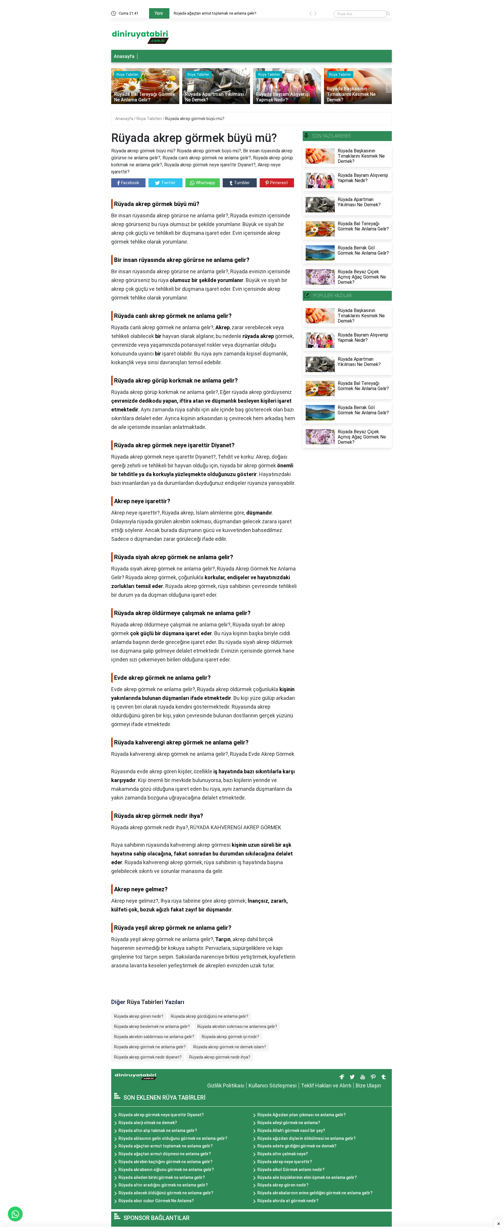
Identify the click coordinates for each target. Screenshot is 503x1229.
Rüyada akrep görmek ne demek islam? (229, 1047)
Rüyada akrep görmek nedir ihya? (219, 1057)
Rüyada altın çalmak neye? (282, 1153)
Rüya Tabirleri (150, 118)
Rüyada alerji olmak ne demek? (147, 1122)
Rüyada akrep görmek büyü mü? (194, 118)
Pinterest (279, 182)
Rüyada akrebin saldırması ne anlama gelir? (154, 1036)
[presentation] (310, 14)
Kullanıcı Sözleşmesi (273, 1085)
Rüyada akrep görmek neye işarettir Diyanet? (161, 1114)
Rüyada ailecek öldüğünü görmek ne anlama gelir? (165, 1193)
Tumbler (242, 182)
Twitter (168, 182)
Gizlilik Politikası (225, 1085)
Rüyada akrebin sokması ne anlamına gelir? (237, 1026)
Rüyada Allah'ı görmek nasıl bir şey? (291, 1130)
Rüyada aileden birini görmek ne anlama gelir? (161, 1177)
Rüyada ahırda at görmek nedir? (287, 1200)
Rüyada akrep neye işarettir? (284, 1161)
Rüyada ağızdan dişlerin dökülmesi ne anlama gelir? (306, 1138)
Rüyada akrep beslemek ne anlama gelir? (152, 1026)
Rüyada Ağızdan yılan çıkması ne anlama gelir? (301, 1114)
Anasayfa (124, 56)
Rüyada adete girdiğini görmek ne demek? (296, 1146)
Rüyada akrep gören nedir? (138, 1016)
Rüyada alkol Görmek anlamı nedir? (291, 1169)
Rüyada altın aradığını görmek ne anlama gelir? (163, 1185)
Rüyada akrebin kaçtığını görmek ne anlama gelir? (165, 1161)
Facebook (130, 182)
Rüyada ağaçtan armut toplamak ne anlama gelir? (215, 13)
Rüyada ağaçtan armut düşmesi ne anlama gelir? (164, 1153)
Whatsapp (205, 182)
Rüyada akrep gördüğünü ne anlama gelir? (209, 1016)
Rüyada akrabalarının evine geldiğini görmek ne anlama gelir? (315, 1193)
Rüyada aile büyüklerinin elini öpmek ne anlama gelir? (307, 1177)
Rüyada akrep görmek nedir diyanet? (148, 1057)
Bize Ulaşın (368, 1085)
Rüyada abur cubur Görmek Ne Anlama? (156, 1200)
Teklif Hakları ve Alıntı (326, 1085)
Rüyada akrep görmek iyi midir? (230, 1036)
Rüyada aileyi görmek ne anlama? (288, 1122)
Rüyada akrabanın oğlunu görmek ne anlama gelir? (166, 1169)
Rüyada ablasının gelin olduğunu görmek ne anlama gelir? (172, 1138)
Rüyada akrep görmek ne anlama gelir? (150, 1047)
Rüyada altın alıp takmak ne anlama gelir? (157, 1130)
